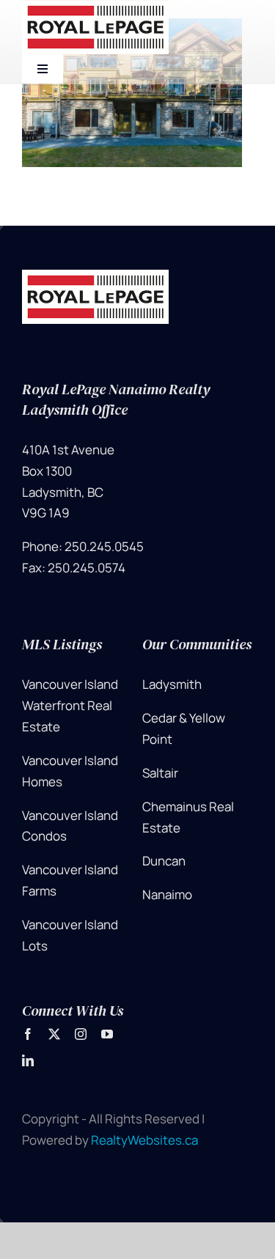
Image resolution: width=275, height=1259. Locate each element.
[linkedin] (28, 1060)
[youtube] (107, 1034)
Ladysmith (172, 684)
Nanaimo (167, 894)
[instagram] (81, 1034)
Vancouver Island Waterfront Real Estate (70, 705)
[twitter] (54, 1034)
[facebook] (28, 1034)
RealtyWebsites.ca (144, 1139)
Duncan (164, 860)
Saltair (160, 772)
